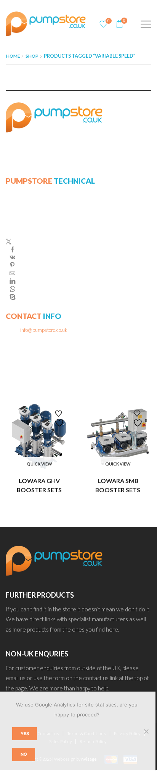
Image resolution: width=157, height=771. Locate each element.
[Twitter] (10, 242)
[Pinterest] (12, 266)
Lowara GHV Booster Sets (39, 485)
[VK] (12, 258)
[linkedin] (12, 282)
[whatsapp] (12, 290)
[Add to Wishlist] (60, 419)
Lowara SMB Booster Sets (117, 485)
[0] (103, 24)
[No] (146, 731)
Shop (32, 55)
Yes (25, 733)
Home (13, 55)
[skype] (11, 296)
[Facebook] (12, 250)
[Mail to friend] (12, 274)
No (24, 754)
